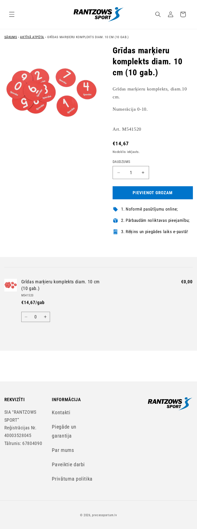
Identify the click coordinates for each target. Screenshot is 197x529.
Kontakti (61, 413)
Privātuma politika (72, 479)
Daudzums (121, 162)
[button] (12, 14)
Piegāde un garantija (64, 431)
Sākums (10, 37)
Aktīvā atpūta (32, 37)
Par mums (63, 450)
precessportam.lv (104, 515)
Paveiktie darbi (68, 465)
